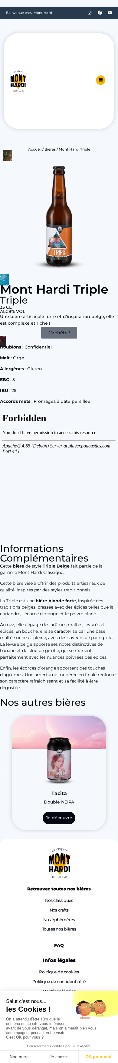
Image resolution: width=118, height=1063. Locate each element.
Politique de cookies (59, 972)
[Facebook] (100, 13)
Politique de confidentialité (59, 981)
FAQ (59, 945)
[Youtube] (110, 13)
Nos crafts (59, 910)
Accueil (34, 149)
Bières (50, 149)
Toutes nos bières (59, 929)
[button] (4, 772)
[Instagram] (89, 13)
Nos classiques (59, 900)
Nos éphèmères (59, 919)
